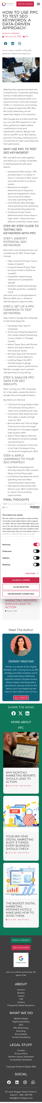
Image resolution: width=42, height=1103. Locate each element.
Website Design (21, 1019)
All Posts (21, 697)
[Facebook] (9, 1082)
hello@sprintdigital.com (21, 1098)
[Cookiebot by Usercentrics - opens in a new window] (30, 507)
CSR (21, 999)
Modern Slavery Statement (21, 1057)
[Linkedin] (17, 1082)
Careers (21, 1002)
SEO (21, 1025)
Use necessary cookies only (21, 594)
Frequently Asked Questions (21, 1005)
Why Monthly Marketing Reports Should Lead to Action (21, 602)
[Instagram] (25, 1082)
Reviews (21, 993)
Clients (21, 996)
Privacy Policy (21, 1054)
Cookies (21, 1051)
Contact (21, 990)
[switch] (36, 551)
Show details (30, 573)
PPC (27, 36)
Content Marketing (21, 1037)
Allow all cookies (21, 580)
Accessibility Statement (21, 1060)
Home (4, 50)
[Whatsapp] (33, 1082)
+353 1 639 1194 (25, 1095)
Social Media (21, 1034)
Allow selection (21, 587)
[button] (38, 4)
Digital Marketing (21, 1022)
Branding (21, 1031)
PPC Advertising (21, 1028)
